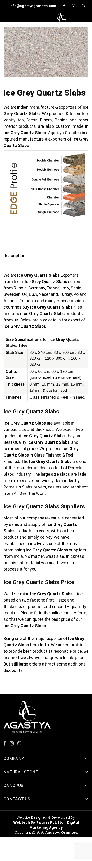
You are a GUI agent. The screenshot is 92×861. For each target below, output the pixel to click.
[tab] (16, 255)
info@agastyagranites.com (32, 6)
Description (14, 255)
